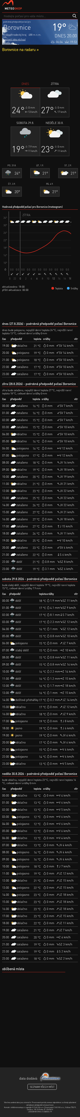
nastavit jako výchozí (14, 39)
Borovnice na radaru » (20, 49)
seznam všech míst (42, 1086)
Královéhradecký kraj (14, 34)
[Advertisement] (40, 66)
